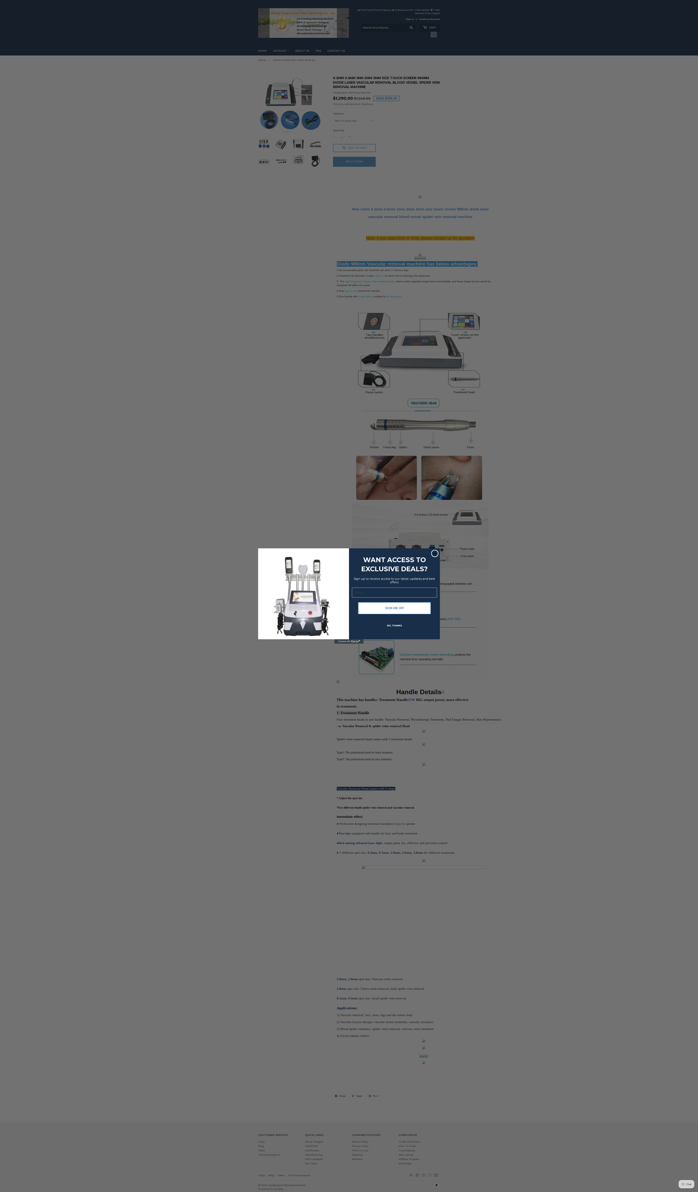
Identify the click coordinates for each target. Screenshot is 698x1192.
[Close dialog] (435, 553)
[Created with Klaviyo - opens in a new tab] (349, 641)
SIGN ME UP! (394, 608)
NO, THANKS (394, 625)
